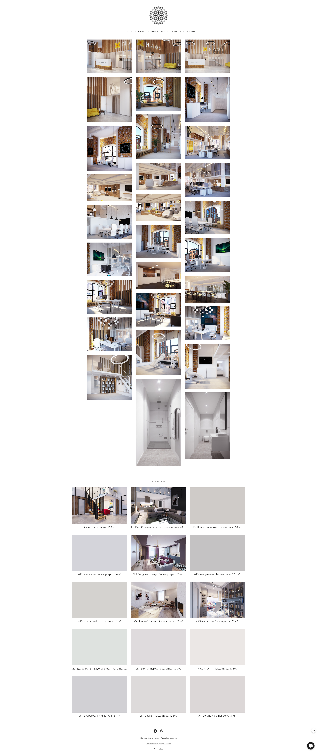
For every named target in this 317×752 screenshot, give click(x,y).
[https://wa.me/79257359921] (161, 731)
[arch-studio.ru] (158, 15)
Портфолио (140, 31)
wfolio (161, 749)
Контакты (191, 31)
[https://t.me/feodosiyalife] (155, 731)
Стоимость (176, 31)
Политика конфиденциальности (158, 743)
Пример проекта (158, 31)
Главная (125, 31)
